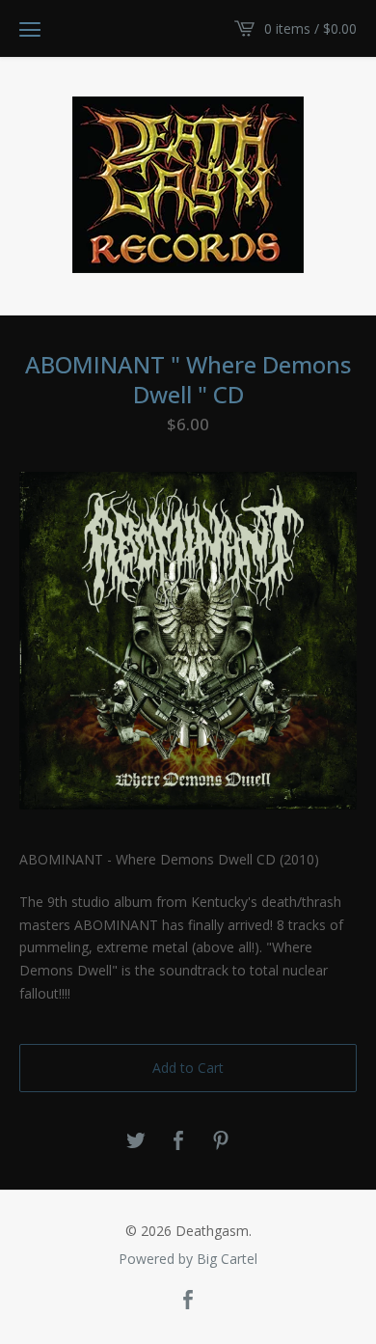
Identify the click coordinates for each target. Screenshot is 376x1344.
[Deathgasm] (188, 184)
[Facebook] (188, 1300)
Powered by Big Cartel (188, 1259)
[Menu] (29, 29)
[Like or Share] (178, 1141)
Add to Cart (188, 1067)
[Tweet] (136, 1141)
